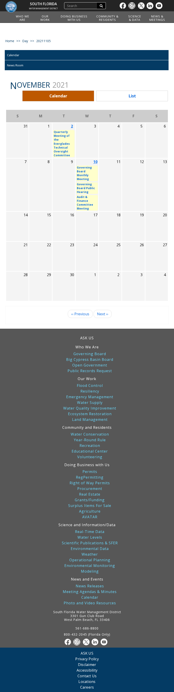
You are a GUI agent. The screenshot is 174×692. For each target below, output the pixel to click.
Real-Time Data (89, 531)
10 (95, 161)
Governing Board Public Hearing (86, 188)
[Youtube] (160, 5)
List (132, 96)
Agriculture (90, 511)
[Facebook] (123, 5)
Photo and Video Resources (90, 603)
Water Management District (43, 8)
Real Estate (89, 494)
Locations (86, 681)
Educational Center (90, 451)
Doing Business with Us (74, 18)
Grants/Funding (90, 500)
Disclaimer (87, 664)
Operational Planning (89, 560)
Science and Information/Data (87, 524)
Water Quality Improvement (89, 408)
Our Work (45, 18)
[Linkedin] (151, 5)
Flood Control (90, 385)
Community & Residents (107, 18)
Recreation (90, 445)
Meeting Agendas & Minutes (90, 591)
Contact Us (87, 675)
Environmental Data (90, 548)
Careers (87, 687)
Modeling (90, 571)
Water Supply (90, 402)
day (25, 41)
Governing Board (89, 354)
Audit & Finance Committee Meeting (85, 202)
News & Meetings (157, 18)
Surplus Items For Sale (89, 505)
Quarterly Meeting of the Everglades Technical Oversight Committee (62, 143)
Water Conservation (90, 434)
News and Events (87, 579)
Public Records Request (90, 371)
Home (9, 41)
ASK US (87, 337)
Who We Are (22, 18)
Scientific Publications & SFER (90, 543)
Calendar (13, 55)
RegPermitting (90, 477)
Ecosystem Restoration (90, 414)
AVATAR (89, 517)
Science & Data (134, 18)
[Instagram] (133, 5)
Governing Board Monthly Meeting (84, 173)
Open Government (89, 365)
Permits (89, 471)
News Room (15, 65)
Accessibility (87, 670)
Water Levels (89, 537)
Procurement (89, 488)
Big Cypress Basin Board (89, 359)
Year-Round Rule (90, 440)
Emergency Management (89, 397)
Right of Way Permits (90, 483)
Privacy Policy (87, 658)
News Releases (90, 586)
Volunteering (89, 457)
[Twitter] (142, 5)
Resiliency (89, 391)
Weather (90, 554)
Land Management (90, 419)
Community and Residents (87, 427)
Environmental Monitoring (89, 565)
